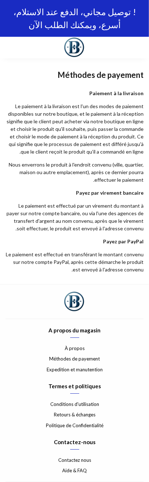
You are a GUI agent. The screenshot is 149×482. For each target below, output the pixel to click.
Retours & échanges (74, 414)
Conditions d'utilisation (74, 404)
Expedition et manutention (75, 369)
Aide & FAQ (74, 470)
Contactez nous (74, 460)
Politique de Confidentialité (74, 425)
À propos (75, 348)
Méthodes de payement (74, 359)
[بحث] (25, 47)
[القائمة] (138, 47)
